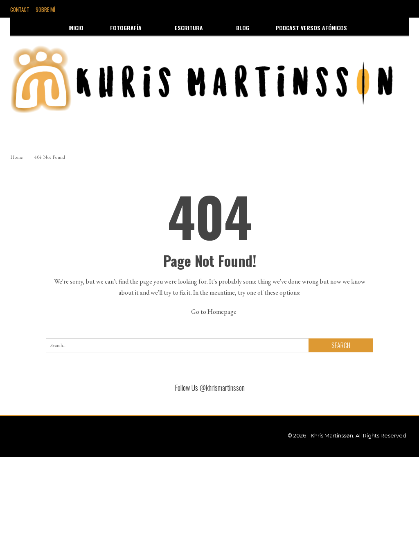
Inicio (75, 27)
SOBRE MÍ (45, 9)
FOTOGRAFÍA (126, 27)
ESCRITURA (189, 27)
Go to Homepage (213, 311)
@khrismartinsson (222, 387)
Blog (242, 27)
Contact (19, 9)
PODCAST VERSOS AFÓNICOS (311, 27)
